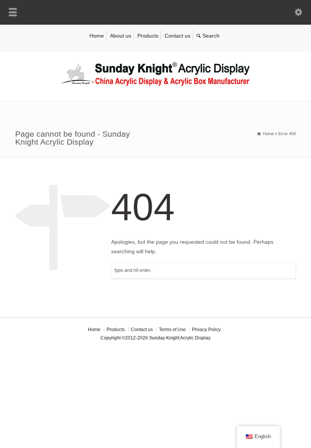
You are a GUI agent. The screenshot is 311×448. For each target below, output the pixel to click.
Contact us (177, 36)
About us (120, 36)
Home (97, 36)
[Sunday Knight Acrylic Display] (155, 85)
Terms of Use (172, 329)
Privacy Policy (206, 329)
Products (148, 36)
